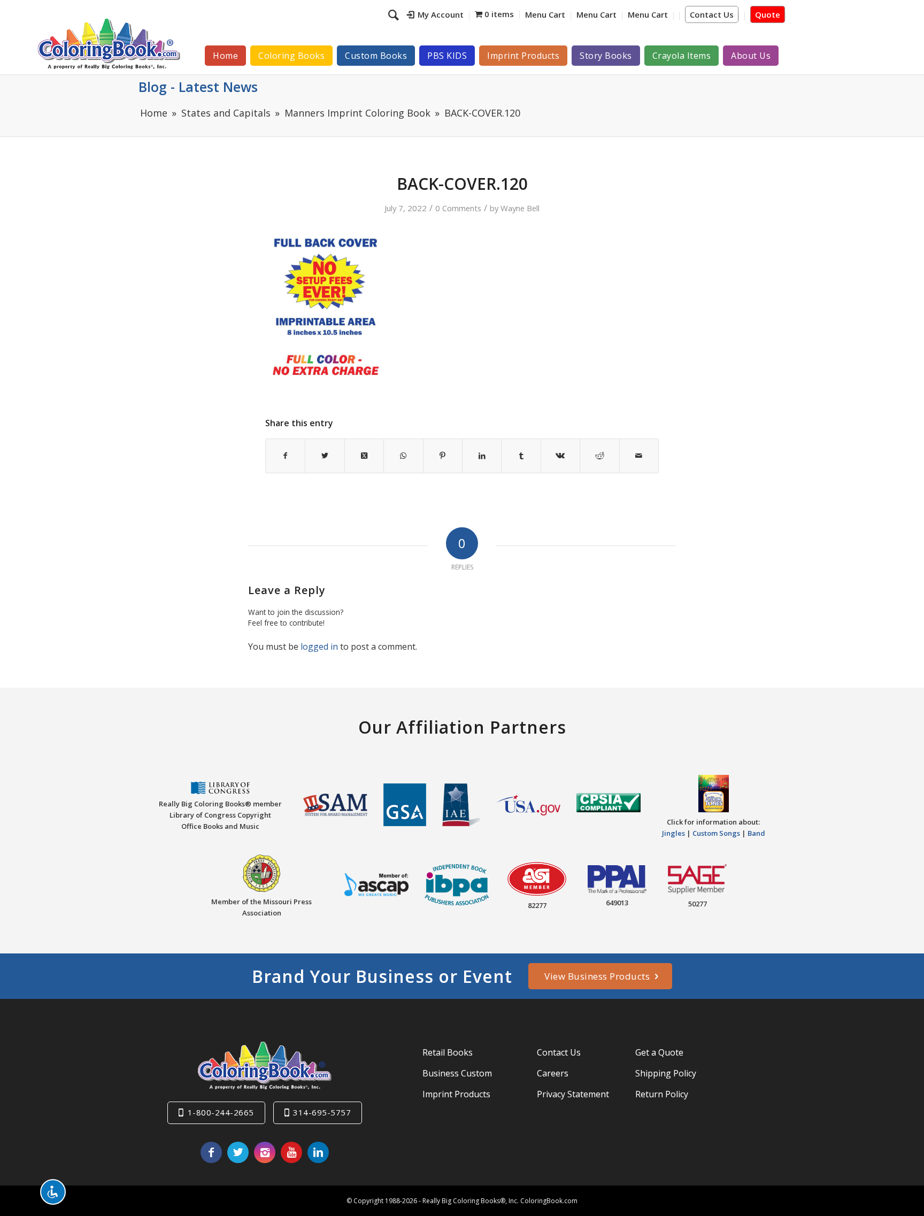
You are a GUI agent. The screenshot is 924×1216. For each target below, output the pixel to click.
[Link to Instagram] (264, 1152)
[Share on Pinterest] (443, 455)
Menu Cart (545, 14)
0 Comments (458, 208)
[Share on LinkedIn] (482, 455)
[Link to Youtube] (291, 1152)
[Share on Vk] (560, 455)
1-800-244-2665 (221, 1112)
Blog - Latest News (198, 87)
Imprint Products (456, 1094)
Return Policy (661, 1094)
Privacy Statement (573, 1094)
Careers (552, 1073)
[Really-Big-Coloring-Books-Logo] (108, 43)
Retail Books (447, 1052)
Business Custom (457, 1073)
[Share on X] (324, 455)
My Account (441, 14)
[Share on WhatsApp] (403, 455)
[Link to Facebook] (211, 1152)
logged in (319, 646)
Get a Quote (659, 1052)
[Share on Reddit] (599, 455)
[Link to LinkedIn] (318, 1152)
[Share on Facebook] (285, 455)
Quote (767, 14)
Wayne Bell (520, 208)
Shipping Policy (665, 1073)
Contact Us (712, 14)
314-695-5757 (322, 1112)
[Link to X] (238, 1152)
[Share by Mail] (639, 455)
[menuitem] (435, 16)
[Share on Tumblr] (521, 455)
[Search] (395, 14)
